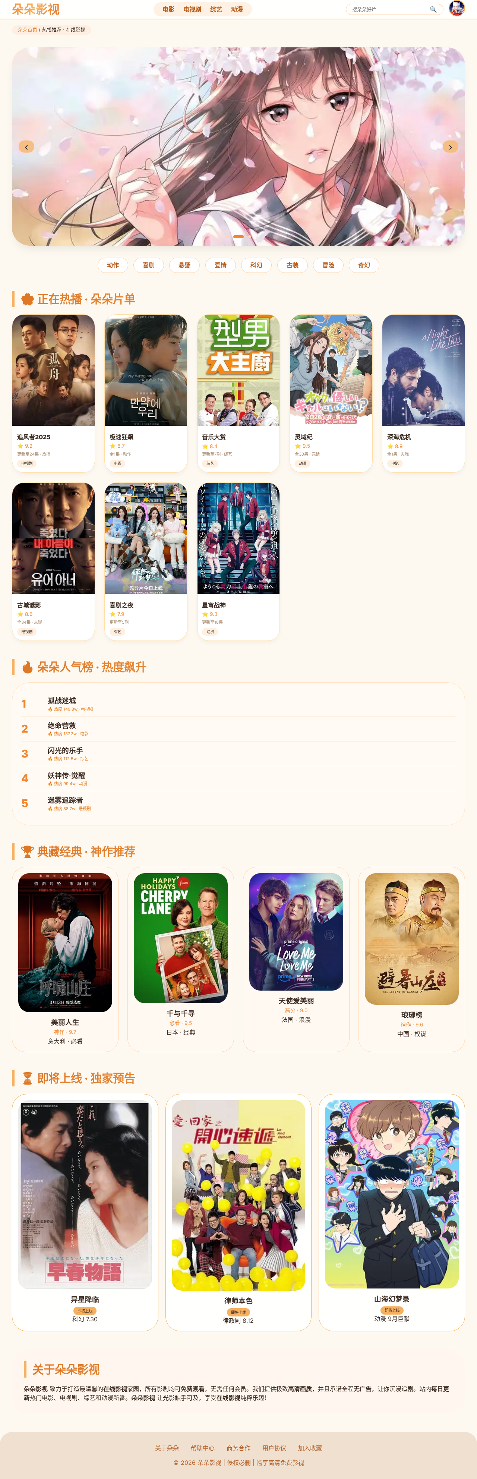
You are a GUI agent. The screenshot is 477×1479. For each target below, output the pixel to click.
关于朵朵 (167, 1448)
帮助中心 (203, 1448)
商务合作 (238, 1448)
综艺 (216, 9)
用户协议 (274, 1448)
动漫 (237, 9)
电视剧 (192, 9)
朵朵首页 (27, 29)
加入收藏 (310, 1448)
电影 (168, 9)
